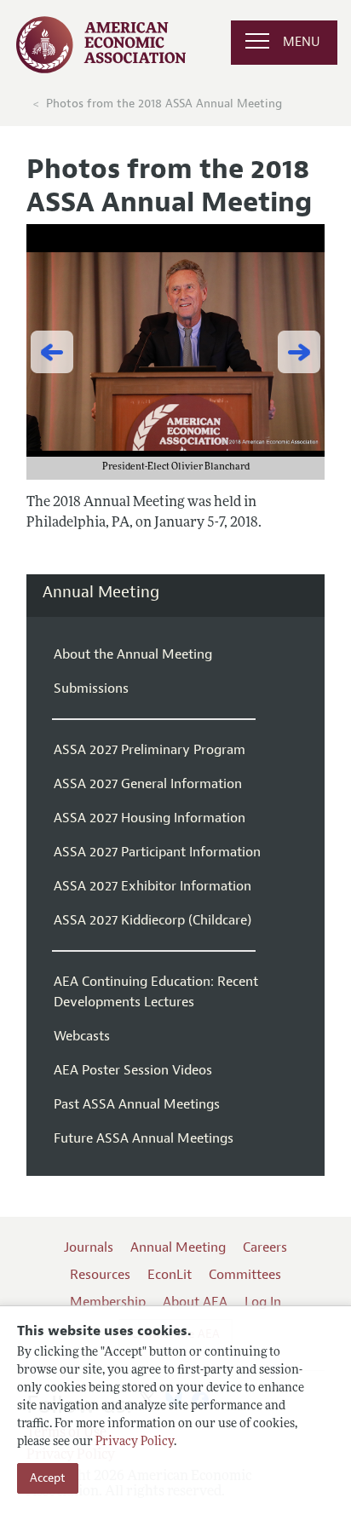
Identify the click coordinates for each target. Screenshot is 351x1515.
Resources (100, 1274)
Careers (265, 1247)
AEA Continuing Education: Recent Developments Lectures (156, 992)
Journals (88, 1247)
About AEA (195, 1302)
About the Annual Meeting (133, 654)
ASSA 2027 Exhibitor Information (152, 886)
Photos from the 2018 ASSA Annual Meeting (164, 103)
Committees (245, 1274)
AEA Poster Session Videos (133, 1070)
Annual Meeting (101, 593)
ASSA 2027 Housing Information (149, 818)
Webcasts (82, 1036)
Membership (108, 1302)
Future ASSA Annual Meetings (143, 1138)
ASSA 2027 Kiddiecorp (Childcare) (152, 920)
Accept (48, 1478)
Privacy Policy (134, 1442)
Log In (263, 1302)
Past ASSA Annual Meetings (137, 1104)
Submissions (91, 688)
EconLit (169, 1274)
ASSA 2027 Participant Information (157, 852)
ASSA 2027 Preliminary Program (149, 749)
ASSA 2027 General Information (148, 783)
